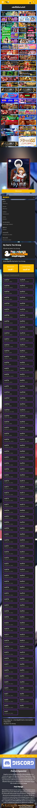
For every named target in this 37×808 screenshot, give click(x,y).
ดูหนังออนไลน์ (6, 756)
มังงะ (13, 756)
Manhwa (5, 209)
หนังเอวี (23, 756)
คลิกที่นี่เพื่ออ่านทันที (18, 7)
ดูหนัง (28, 756)
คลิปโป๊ (17, 756)
